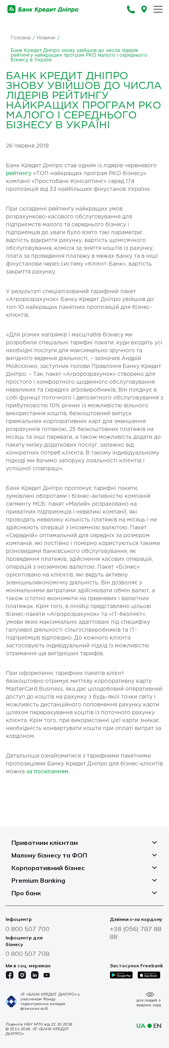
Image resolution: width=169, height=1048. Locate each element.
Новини (46, 38)
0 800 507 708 (28, 953)
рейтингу (18, 173)
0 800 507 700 (28, 929)
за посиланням (47, 771)
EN (157, 1026)
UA (140, 1026)
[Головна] (43, 9)
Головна (21, 38)
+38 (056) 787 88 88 (136, 933)
